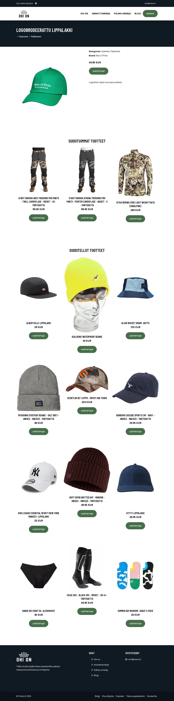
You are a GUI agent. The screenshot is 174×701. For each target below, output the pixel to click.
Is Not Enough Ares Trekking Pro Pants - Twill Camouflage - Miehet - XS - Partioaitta (38, 201)
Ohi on (84, 13)
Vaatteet (23, 36)
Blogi (138, 13)
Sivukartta (152, 696)
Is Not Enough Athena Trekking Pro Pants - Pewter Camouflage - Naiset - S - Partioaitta (87, 201)
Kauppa (150, 13)
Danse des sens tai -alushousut (38, 610)
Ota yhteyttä (108, 696)
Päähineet (36, 36)
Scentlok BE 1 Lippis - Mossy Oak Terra (87, 398)
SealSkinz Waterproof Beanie (87, 336)
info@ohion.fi (150, 3)
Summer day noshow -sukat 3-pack (135, 610)
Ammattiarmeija (101, 13)
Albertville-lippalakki (38, 323)
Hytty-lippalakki (135, 513)
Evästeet (120, 696)
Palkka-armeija (122, 13)
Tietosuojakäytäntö (135, 696)
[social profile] (36, 3)
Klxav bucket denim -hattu (135, 323)
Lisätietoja (99, 71)
